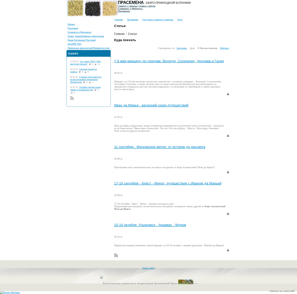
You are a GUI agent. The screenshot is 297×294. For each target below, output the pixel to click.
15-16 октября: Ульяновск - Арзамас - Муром (150, 225)
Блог (180, 19)
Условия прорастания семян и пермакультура (85, 88)
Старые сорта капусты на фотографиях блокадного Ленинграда (86, 79)
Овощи (71, 24)
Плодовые (73, 28)
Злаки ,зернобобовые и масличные (86, 36)
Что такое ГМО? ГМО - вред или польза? (86, 62)
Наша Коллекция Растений (82, 40)
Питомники (132, 19)
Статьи (132, 33)
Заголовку (182, 48)
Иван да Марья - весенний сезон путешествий (151, 105)
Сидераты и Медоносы (79, 32)
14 (99, 64)
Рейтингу (224, 48)
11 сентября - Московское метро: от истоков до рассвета (159, 147)
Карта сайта (148, 268)
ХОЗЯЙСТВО (74, 44)
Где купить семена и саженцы (157, 19)
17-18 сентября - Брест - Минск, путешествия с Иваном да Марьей (167, 183)
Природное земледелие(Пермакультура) (89, 48)
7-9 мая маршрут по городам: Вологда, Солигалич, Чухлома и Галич (169, 61)
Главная (118, 19)
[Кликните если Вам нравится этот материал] (228, 94)
